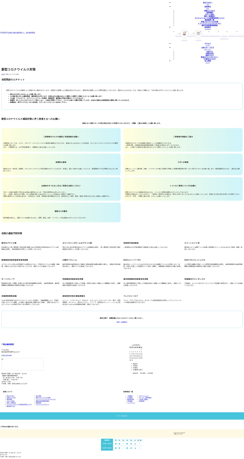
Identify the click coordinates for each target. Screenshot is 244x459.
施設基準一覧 (209, 20)
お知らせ (209, 51)
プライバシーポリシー (42, 404)
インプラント (131, 402)
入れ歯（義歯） (143, 399)
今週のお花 (210, 53)
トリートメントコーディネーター (209, 23)
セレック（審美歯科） (145, 397)
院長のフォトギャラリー (209, 57)
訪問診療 (141, 401)
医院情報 (209, 12)
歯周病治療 (130, 399)
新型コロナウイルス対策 (209, 21)
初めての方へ (207, 3)
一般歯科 (130, 396)
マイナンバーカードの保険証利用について (209, 18)
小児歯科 (130, 397)
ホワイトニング (143, 396)
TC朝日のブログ (210, 59)
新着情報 (38, 402)
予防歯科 (130, 401)
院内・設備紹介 (209, 16)
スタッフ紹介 (209, 14)
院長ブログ (210, 55)
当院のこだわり (209, 10)
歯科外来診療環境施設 (210, 25)
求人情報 (208, 61)
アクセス (208, 44)
